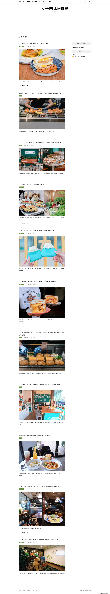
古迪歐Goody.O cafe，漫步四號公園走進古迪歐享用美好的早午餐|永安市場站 (39, 486)
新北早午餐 (21, 46)
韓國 (44, 1)
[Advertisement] (55, 25)
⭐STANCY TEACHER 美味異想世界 (79, 56)
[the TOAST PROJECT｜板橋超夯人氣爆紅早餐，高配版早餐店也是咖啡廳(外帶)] (42, 113)
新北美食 (28, 1)
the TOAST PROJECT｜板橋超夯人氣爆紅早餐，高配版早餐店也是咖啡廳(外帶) (40, 93)
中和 (20, 438)
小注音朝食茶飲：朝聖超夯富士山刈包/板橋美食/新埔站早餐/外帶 (36, 231)
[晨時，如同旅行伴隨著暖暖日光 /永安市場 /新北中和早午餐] (42, 456)
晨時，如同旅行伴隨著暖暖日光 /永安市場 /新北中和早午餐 (34, 435)
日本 (40, 1)
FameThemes (88, 590)
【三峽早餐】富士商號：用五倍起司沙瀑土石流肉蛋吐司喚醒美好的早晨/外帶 (39, 384)
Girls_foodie (28, 46)
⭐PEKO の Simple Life (76, 54)
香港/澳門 (49, 1)
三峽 (20, 387)
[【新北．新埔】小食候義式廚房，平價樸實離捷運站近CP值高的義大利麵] (42, 557)
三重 (20, 145)
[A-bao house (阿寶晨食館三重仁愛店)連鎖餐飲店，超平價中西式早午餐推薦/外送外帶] (42, 159)
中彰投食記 (34, 1)
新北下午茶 (21, 187)
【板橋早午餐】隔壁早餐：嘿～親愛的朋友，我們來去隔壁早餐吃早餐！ (38, 282)
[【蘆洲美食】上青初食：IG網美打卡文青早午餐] (42, 202)
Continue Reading (24, 85)
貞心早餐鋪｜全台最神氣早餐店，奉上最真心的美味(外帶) (34, 43)
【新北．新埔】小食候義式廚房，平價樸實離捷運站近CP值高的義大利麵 (38, 540)
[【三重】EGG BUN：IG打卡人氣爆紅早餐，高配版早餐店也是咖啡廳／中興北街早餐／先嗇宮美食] (42, 355)
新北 (20, 95)
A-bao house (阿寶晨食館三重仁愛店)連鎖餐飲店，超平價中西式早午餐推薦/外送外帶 (41, 142)
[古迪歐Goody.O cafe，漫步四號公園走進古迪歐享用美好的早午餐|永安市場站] (42, 508)
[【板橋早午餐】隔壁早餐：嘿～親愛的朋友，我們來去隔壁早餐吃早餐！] (42, 302)
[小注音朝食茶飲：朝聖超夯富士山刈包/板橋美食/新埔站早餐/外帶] (42, 251)
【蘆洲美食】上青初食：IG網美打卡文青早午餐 (32, 184)
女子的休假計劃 (55, 9)
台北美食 (21, 1)
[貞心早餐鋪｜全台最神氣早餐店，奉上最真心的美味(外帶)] (42, 64)
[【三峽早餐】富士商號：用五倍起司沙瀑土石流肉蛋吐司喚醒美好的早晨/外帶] (42, 405)
